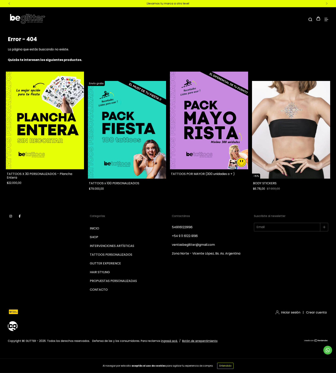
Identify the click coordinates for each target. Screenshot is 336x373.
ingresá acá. (169, 341)
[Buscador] (310, 19)
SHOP (94, 237)
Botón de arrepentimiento (200, 341)
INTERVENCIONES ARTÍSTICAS (112, 246)
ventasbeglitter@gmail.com (193, 244)
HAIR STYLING (100, 272)
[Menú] (326, 19)
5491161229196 (182, 227)
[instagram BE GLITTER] (11, 216)
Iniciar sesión (290, 312)
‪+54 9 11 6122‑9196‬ (185, 236)
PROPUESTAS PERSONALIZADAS (113, 281)
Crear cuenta (316, 312)
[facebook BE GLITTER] (20, 216)
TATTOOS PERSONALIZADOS (111, 254)
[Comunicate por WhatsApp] (327, 350)
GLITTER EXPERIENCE (105, 263)
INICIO (94, 228)
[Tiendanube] (316, 341)
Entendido (225, 365)
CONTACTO (99, 289)
